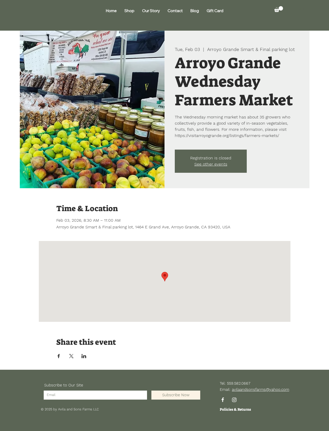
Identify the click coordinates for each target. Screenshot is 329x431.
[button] (278, 9)
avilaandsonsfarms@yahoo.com (260, 389)
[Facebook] (223, 400)
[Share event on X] (71, 356)
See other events (210, 164)
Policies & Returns (235, 409)
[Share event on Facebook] (58, 356)
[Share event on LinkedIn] (83, 356)
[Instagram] (234, 400)
